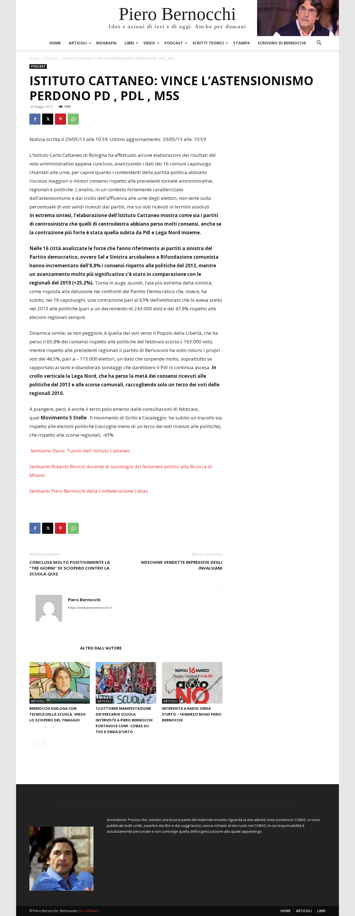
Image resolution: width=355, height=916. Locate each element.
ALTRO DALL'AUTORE (101, 648)
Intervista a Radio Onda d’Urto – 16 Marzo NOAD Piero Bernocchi (191, 714)
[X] (47, 119)
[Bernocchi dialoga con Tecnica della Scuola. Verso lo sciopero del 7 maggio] (59, 683)
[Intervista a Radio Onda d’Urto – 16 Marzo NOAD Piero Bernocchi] (192, 683)
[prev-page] (32, 742)
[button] (319, 43)
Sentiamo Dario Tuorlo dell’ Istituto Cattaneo (79, 450)
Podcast (173, 43)
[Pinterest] (60, 119)
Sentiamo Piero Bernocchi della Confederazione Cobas (88, 491)
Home (55, 43)
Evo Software (89, 911)
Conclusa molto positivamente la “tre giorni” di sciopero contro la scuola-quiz (69, 568)
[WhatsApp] (73, 119)
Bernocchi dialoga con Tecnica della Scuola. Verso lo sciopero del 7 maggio (57, 714)
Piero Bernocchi (84, 599)
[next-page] (41, 742)
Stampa (241, 43)
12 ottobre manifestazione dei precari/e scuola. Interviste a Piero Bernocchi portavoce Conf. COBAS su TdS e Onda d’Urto (124, 720)
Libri (129, 43)
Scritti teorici (208, 43)
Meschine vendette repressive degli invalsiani (181, 565)
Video (149, 43)
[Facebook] (34, 119)
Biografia (106, 43)
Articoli (78, 43)
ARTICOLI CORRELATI (53, 648)
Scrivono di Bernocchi (282, 43)
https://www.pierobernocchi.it (89, 608)
